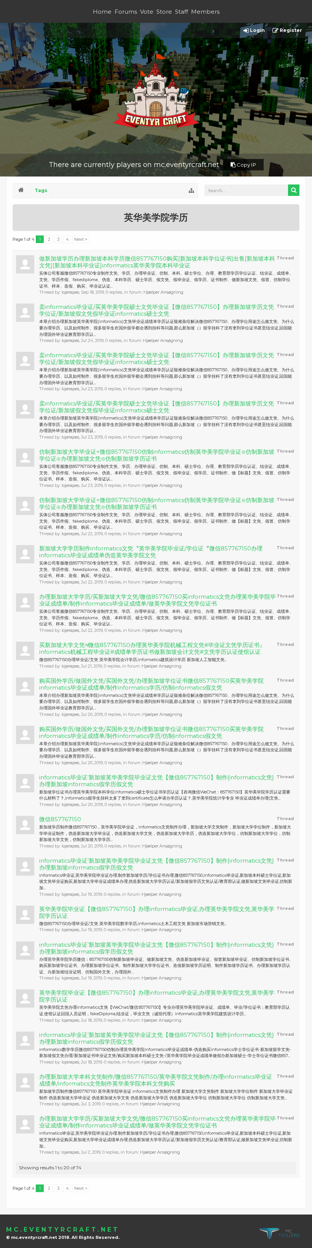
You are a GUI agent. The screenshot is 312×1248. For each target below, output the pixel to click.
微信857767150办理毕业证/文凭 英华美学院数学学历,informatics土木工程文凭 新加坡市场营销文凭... (133, 923)
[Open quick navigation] (191, 190)
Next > (81, 239)
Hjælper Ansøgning (163, 292)
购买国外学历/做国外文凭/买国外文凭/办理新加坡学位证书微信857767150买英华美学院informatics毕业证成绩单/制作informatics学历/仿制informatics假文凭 (151, 684)
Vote (146, 11)
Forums (126, 11)
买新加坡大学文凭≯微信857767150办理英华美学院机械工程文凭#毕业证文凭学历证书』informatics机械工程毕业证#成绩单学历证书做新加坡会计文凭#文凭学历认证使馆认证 (152, 648)
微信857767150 (60, 819)
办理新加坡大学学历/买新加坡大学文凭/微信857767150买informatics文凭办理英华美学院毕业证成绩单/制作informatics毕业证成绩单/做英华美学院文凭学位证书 (157, 600)
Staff (181, 11)
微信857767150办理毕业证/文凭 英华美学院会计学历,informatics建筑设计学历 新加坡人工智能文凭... (133, 659)
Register (290, 30)
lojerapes (70, 292)
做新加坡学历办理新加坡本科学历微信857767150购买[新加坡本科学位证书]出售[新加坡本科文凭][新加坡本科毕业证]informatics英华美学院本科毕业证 (157, 262)
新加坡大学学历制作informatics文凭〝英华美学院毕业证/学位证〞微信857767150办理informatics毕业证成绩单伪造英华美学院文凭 (151, 552)
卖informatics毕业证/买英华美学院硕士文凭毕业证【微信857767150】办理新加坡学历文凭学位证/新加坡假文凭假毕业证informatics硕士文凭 (156, 310)
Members (205, 11)
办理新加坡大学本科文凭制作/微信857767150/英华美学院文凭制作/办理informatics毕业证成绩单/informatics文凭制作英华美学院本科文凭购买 (155, 1080)
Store (164, 11)
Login (257, 30)
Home (102, 11)
